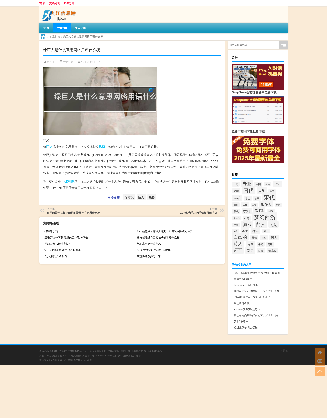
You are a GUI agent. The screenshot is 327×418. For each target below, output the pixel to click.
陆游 (261, 251)
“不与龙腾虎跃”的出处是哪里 (154, 250)
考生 (245, 231)
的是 (273, 224)
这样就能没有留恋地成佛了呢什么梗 (158, 237)
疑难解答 (136, 350)
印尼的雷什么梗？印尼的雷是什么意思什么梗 (73, 212)
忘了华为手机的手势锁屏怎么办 (198, 212)
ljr (54, 62)
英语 (254, 237)
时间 (271, 211)
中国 (258, 184)
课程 (260, 244)
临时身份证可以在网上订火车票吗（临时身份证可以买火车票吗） (259, 291)
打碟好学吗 (51, 231)
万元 (236, 184)
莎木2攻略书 (241, 321)
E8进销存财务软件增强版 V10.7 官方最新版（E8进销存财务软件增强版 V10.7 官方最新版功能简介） (259, 273)
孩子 (257, 198)
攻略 (259, 210)
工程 (254, 204)
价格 (267, 184)
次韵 (236, 225)
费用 (270, 244)
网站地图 (125, 350)
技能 (246, 211)
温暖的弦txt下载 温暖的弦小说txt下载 (66, 237)
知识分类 (69, 3)
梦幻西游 (265, 217)
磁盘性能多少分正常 (149, 256)
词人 (274, 237)
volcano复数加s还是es (247, 309)
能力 (265, 231)
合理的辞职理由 (243, 279)
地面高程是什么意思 (149, 243)
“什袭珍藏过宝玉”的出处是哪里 (252, 297)
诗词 (250, 243)
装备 (264, 237)
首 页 (42, 3)
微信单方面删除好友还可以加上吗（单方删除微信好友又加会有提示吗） (259, 315)
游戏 (247, 224)
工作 (245, 204)
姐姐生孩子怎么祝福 (246, 327)
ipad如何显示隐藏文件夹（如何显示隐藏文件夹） (166, 231)
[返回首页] (319, 352)
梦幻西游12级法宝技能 (57, 243)
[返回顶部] (319, 371)
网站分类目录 (97, 350)
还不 (238, 250)
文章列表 (54, 3)
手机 (236, 211)
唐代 (248, 190)
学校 (237, 197)
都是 (250, 250)
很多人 (266, 204)
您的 (278, 204)
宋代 (269, 197)
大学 (261, 190)
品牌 (236, 191)
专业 (247, 183)
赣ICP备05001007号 (151, 350)
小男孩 (284, 350)
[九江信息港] (59, 7)
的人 (260, 224)
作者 (277, 184)
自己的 (240, 237)
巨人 (49, 146)
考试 (255, 230)
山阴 (236, 204)
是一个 (237, 218)
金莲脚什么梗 (242, 303)
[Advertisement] (113, 391)
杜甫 (246, 218)
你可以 (69, 181)
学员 (272, 191)
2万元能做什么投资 (55, 256)
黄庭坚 (272, 251)
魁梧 (101, 146)
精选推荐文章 (112, 350)
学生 (247, 198)
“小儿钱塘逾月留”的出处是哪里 (62, 250)
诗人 (238, 243)
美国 (236, 231)
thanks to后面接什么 (246, 285)
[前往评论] (319, 361)
